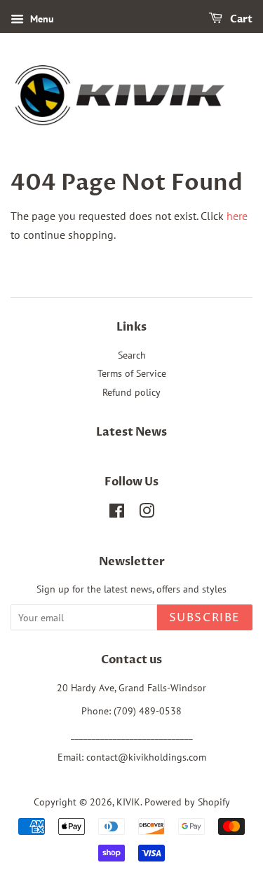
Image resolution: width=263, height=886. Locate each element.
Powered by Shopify (187, 802)
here (237, 216)
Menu (40, 19)
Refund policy (131, 392)
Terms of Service (131, 373)
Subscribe (205, 617)
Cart (240, 19)
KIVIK (128, 802)
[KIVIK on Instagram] (146, 513)
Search (132, 355)
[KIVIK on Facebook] (117, 513)
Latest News (131, 432)
